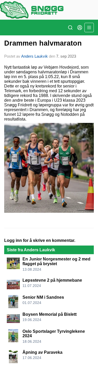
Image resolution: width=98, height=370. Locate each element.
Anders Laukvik (34, 56)
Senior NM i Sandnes (43, 297)
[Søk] (70, 27)
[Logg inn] (79, 27)
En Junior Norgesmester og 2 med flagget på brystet (56, 261)
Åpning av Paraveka (42, 352)
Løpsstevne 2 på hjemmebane (52, 280)
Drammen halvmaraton (43, 43)
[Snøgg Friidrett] (49, 10)
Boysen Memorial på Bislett (49, 314)
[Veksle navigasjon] (89, 27)
